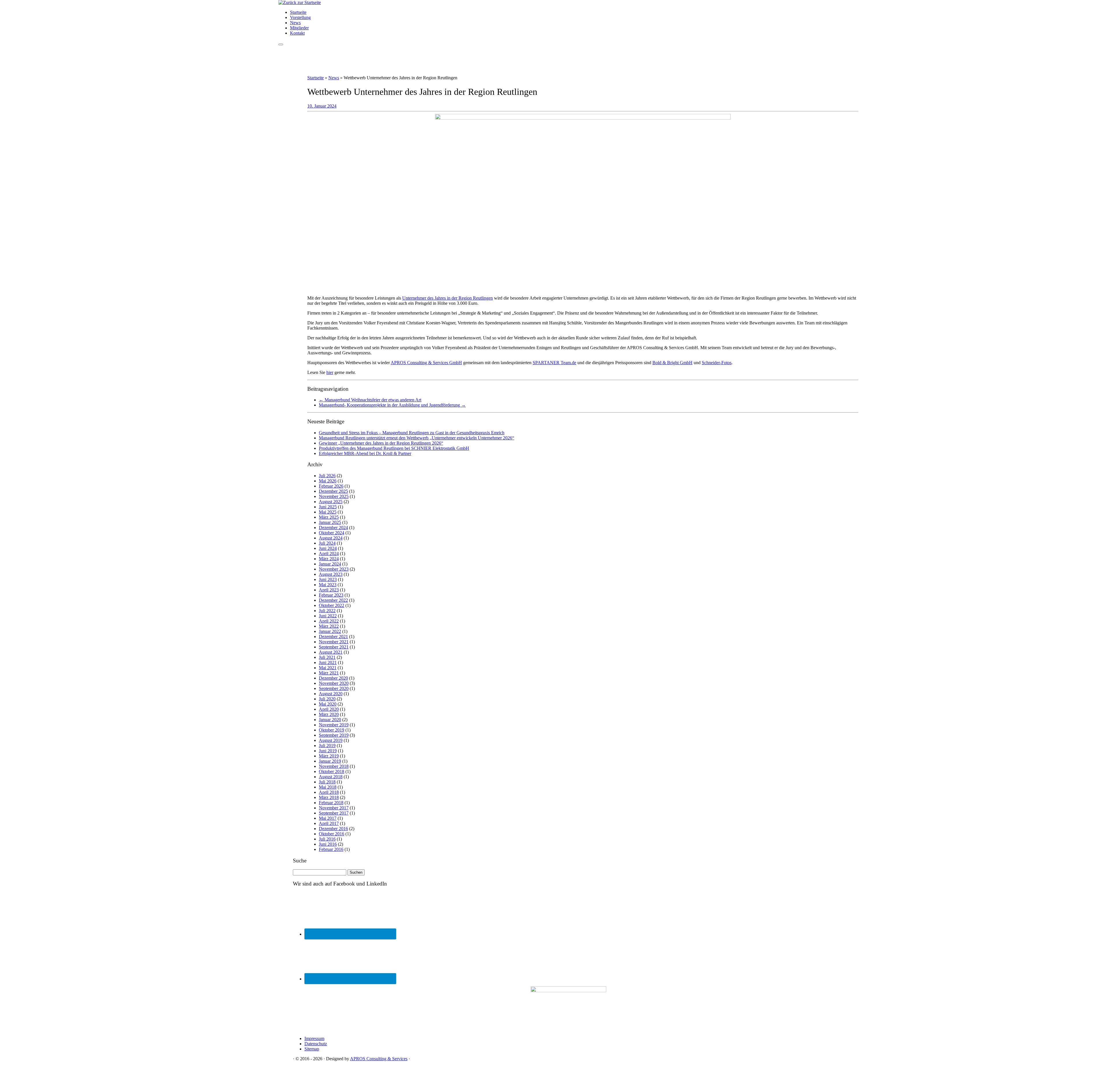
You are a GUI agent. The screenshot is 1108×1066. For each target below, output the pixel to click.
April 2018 (329, 792)
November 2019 (334, 724)
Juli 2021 (327, 657)
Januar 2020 (330, 719)
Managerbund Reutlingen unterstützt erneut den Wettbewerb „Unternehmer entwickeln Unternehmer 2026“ (416, 437)
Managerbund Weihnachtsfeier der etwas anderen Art (370, 399)
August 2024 (330, 537)
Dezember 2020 (333, 678)
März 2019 (329, 755)
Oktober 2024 (331, 532)
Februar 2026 (331, 486)
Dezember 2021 (333, 636)
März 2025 (329, 517)
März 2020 (329, 714)
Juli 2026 (327, 475)
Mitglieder (299, 27)
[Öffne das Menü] (280, 44)
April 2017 (329, 823)
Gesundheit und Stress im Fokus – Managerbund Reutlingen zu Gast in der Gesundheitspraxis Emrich (411, 432)
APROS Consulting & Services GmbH (426, 362)
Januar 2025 (330, 522)
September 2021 (334, 646)
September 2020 (334, 688)
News (295, 22)
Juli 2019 (327, 745)
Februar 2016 (331, 849)
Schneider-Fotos (716, 362)
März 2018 (329, 797)
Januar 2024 (330, 563)
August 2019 (330, 740)
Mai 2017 (327, 818)
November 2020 (334, 683)
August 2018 (330, 776)
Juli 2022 (327, 610)
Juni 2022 (328, 615)
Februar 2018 (331, 802)
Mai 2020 (327, 704)
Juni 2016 (328, 844)
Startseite (298, 12)
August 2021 (330, 652)
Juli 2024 (327, 543)
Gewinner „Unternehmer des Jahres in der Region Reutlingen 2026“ (381, 443)
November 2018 (334, 766)
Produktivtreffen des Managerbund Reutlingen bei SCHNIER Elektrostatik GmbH (394, 448)
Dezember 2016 (333, 828)
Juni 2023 (328, 579)
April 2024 (329, 553)
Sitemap (311, 1048)
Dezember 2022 (333, 600)
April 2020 (329, 709)
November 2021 (334, 641)
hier (329, 372)
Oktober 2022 (331, 605)
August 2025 (330, 501)
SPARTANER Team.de (554, 362)
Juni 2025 (328, 506)
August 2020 (330, 693)
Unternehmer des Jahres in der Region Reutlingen (447, 298)
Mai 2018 (327, 787)
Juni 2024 (328, 548)
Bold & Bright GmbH (672, 362)
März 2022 (329, 626)
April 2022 (329, 620)
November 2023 (334, 569)
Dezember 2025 (333, 491)
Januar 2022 (330, 631)
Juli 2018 (327, 781)
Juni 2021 (328, 662)
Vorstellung (300, 17)
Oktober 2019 (331, 729)
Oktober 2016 (331, 833)
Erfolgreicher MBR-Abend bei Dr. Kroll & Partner (365, 453)
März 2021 (329, 672)
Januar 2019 (330, 761)
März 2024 (329, 558)
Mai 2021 (327, 667)
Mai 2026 (327, 480)
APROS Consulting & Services (378, 1058)
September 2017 (334, 813)
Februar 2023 (331, 595)
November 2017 (334, 807)
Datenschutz (315, 1043)
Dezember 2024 (333, 527)
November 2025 (334, 496)
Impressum (314, 1038)
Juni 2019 (328, 750)
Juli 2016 (327, 838)
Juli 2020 (327, 698)
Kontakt (297, 33)
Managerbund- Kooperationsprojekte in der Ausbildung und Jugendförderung (392, 405)
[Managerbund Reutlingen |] (299, 2)
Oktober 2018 (331, 771)
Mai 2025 (327, 512)
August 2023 (330, 574)
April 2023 (329, 589)
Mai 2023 (327, 584)
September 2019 (334, 735)
